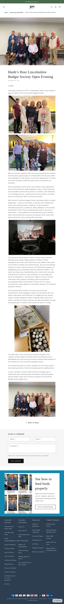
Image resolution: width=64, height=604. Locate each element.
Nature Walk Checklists (36, 531)
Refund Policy (9, 564)
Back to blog (33, 423)
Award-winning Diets (23, 551)
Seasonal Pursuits (38, 548)
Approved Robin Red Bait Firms (51, 531)
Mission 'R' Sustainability (22, 545)
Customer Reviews (10, 560)
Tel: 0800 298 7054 (9, 533)
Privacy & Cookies (10, 568)
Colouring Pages (37, 536)
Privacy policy (42, 598)
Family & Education (35, 525)
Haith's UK (14, 598)
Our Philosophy (23, 540)
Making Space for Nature (24, 557)
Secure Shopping (10, 544)
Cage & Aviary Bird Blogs (16, 12)
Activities (35, 544)
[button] (4, 7)
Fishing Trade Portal (50, 525)
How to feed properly (45, 507)
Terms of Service (10, 572)
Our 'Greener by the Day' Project (24, 563)
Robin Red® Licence (50, 537)
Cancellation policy (33, 600)
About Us (21, 527)
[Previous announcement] (3, 1)
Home (6, 12)
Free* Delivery (9, 552)
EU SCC (7, 584)
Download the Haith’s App (9, 527)
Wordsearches (36, 540)
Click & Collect (9, 556)
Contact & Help (9, 548)
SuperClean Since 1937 (24, 535)
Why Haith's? (22, 530)
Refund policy (33, 598)
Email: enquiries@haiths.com (12, 539)
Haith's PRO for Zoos (51, 543)
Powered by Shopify (23, 598)
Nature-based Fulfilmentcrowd (51, 549)
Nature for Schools (38, 552)
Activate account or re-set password (10, 578)
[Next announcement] (60, 1)
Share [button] (11, 86)
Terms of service (52, 598)
